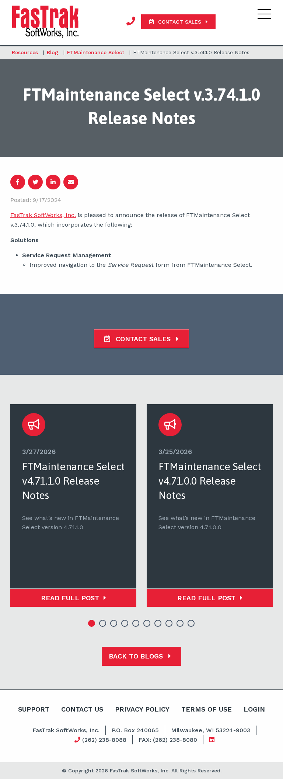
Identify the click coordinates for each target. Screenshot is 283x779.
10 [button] (191, 623)
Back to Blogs (137, 656)
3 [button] (114, 623)
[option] (73, 505)
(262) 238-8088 (103, 739)
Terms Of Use (206, 709)
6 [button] (147, 623)
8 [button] (169, 623)
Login (254, 709)
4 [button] (125, 623)
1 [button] (91, 623)
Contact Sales (143, 339)
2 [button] (102, 623)
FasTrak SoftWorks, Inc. (43, 215)
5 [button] (136, 623)
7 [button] (158, 623)
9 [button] (180, 623)
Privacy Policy (142, 709)
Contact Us (82, 709)
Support (33, 709)
